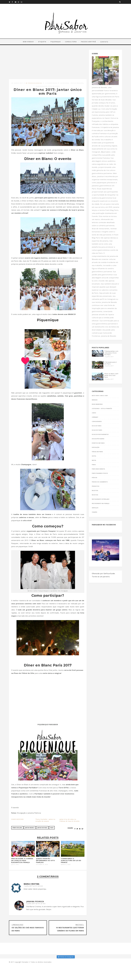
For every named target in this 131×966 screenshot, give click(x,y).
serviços (95, 508)
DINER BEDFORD (17, 819)
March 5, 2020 (65, 864)
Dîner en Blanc (17, 827)
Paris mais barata (98, 469)
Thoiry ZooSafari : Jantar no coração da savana (45, 820)
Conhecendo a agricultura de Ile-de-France (71, 860)
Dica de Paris (54, 86)
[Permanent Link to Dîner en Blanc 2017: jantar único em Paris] (97, 380)
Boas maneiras (97, 404)
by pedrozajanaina (34, 83)
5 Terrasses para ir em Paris (110, 363)
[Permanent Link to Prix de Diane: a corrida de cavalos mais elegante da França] (23, 856)
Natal (94, 460)
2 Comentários (51, 83)
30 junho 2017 (17, 83)
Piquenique (56, 42)
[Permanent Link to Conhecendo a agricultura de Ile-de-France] (72, 856)
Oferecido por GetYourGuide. (103, 573)
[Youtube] (16, 2)
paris (52, 827)
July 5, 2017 (15, 864)
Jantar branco (30, 827)
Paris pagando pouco (100, 473)
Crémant (95, 417)
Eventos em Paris (98, 443)
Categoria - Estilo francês (72, 83)
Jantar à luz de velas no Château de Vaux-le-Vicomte (69, 820)
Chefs (94, 413)
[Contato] (22, 2)
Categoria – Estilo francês (102, 408)
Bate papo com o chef (100, 395)
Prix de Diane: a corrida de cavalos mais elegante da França (22, 860)
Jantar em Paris (42, 827)
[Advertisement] (48, 64)
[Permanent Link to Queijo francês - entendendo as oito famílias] (48, 856)
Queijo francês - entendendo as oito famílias (45, 860)
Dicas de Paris (97, 430)
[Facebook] (13, 2)
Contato (104, 42)
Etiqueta (42, 42)
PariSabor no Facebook (104, 525)
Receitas (95, 490)
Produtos (95, 486)
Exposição (95, 447)
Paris (94, 464)
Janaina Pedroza (35, 901)
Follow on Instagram (66, 957)
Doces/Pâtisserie (98, 439)
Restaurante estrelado (100, 499)
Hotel (94, 456)
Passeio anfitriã (88, 42)
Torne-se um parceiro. (101, 577)
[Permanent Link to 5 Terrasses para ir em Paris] (97, 368)
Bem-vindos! (28, 42)
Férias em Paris (97, 452)
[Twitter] (10, 2)
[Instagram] (19, 2)
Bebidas (94, 400)
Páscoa (94, 477)
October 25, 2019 (42, 864)
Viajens (94, 512)
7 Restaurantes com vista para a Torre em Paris (111, 352)
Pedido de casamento (100, 482)
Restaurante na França (100, 503)
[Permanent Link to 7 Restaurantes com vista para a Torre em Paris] (97, 356)
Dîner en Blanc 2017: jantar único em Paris (48, 92)
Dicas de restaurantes (100, 434)
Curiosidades (41, 86)
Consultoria (71, 42)
